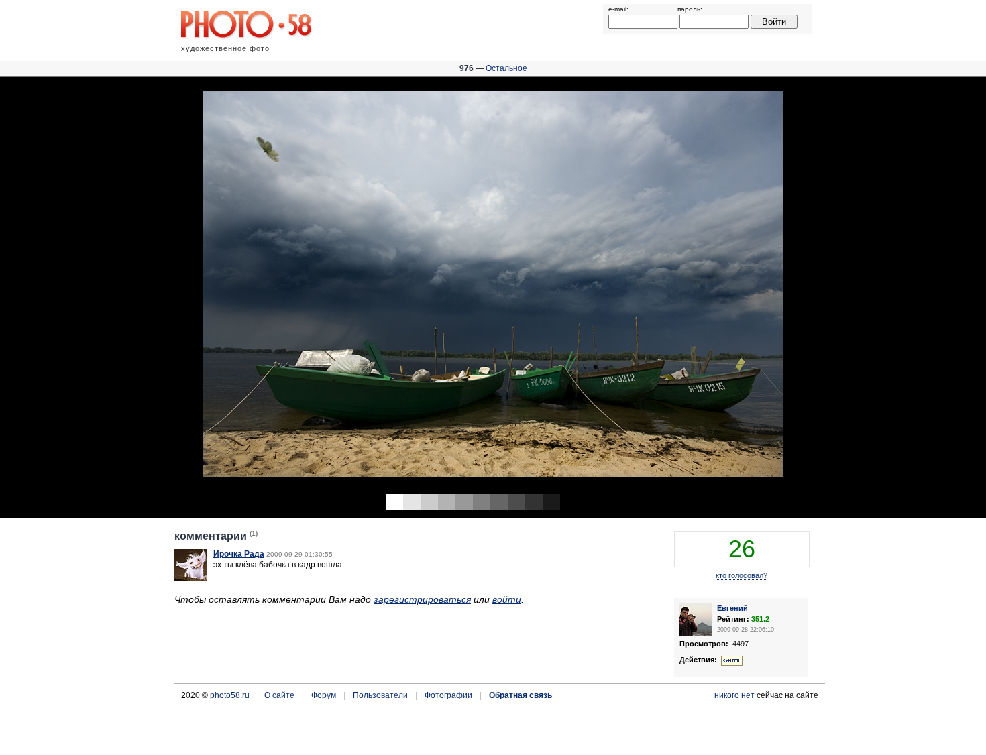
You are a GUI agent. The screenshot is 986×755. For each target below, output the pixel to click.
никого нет (734, 695)
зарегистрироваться (422, 599)
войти (506, 599)
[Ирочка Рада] (190, 578)
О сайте (279, 695)
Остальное (506, 68)
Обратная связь (520, 695)
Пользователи (380, 695)
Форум (323, 695)
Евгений (732, 608)
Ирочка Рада (238, 554)
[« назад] (246, 286)
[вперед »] (739, 286)
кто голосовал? (741, 575)
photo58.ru (230, 695)
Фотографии (448, 695)
